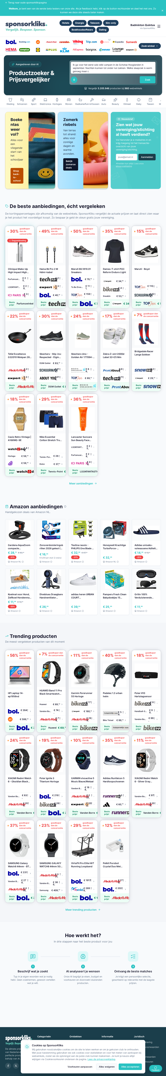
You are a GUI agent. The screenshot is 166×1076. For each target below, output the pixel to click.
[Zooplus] (24, 50)
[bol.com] (11, 42)
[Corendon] (65, 42)
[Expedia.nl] (118, 42)
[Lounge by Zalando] (118, 50)
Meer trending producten (81, 909)
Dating (102, 29)
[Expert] (131, 50)
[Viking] (78, 42)
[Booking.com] (24, 42)
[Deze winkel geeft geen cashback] (109, 39)
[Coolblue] (38, 42)
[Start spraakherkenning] (74, 80)
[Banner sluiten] (162, 10)
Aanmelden (147, 157)
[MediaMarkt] (51, 42)
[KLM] (65, 50)
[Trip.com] (91, 42)
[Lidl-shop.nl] (38, 50)
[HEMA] (11, 50)
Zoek (147, 79)
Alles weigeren (107, 1066)
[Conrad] (105, 50)
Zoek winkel (148, 46)
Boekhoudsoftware (82, 29)
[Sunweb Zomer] (131, 42)
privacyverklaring (124, 166)
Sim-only (111, 22)
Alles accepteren (130, 1066)
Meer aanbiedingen (81, 483)
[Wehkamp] (105, 42)
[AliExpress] (78, 50)
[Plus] (51, 50)
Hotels (65, 22)
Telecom (95, 22)
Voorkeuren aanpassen (80, 1066)
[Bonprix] (91, 50)
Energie (79, 22)
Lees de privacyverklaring (101, 1059)
